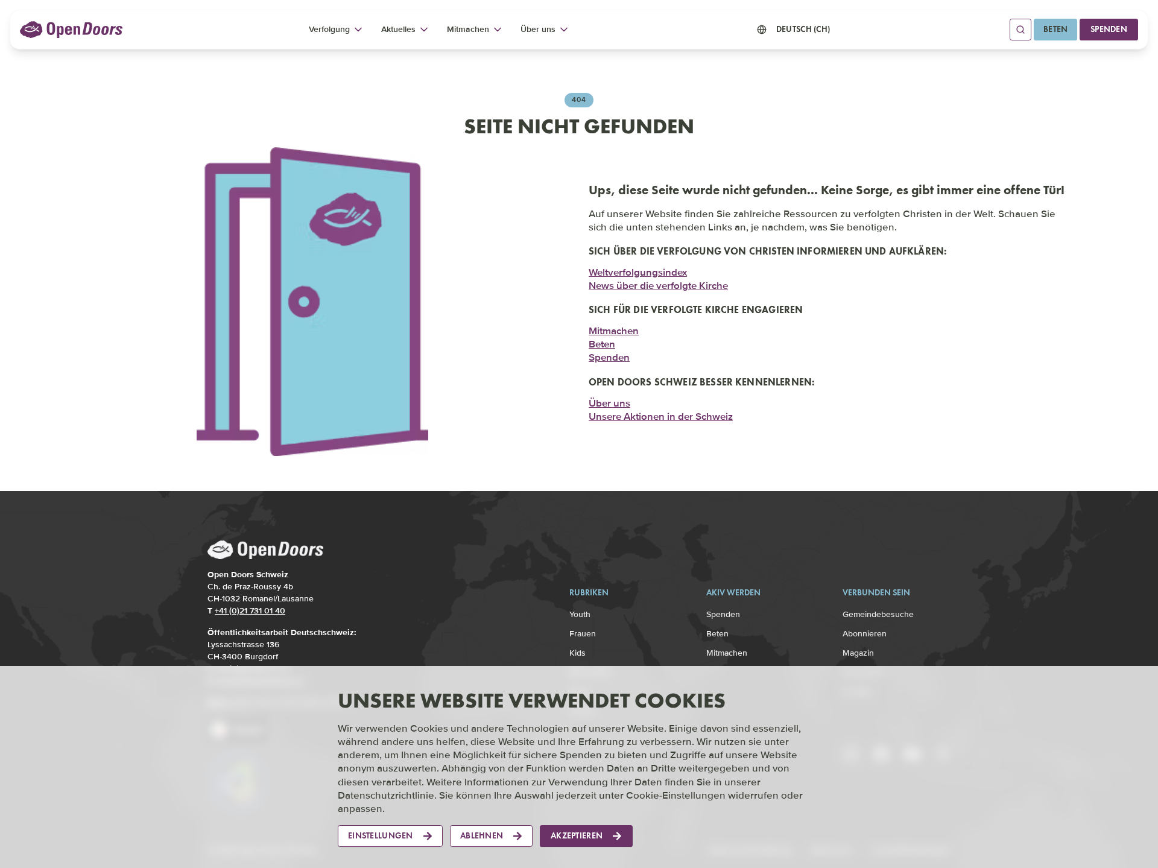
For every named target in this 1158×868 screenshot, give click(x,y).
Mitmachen (614, 331)
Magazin (858, 653)
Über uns (609, 403)
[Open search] (1020, 29)
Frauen (582, 634)
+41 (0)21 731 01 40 (250, 611)
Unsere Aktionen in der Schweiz (661, 416)
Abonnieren (865, 634)
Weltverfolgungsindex (638, 272)
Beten (1055, 29)
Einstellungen (380, 836)
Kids (577, 653)
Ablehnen (481, 836)
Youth (579, 614)
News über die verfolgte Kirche (658, 285)
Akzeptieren (577, 836)
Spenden (1108, 29)
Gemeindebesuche (878, 614)
